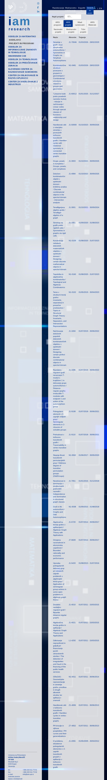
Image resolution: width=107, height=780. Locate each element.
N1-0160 (72, 274)
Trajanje (82, 37)
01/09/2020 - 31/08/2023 (89, 223)
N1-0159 (72, 241)
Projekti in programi (21, 43)
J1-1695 (72, 370)
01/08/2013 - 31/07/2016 (89, 563)
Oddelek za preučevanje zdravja (22, 64)
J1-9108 (72, 411)
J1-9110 (72, 435)
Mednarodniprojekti (71, 30)
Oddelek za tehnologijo (22, 59)
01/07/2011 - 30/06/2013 (89, 705)
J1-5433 (72, 563)
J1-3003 (72, 161)
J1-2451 (72, 223)
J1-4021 (72, 622)
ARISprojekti (68, 23)
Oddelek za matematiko (22, 36)
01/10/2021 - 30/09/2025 (89, 161)
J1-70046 (73, 42)
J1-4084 (72, 174)
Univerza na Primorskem (17, 755)
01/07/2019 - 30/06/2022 (89, 331)
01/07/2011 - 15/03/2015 (89, 605)
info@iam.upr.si (28, 774)
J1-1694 (72, 331)
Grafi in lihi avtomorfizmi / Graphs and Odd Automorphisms (59, 512)
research (19, 29)
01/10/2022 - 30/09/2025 (89, 174)
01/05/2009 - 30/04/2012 (89, 741)
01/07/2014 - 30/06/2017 (89, 522)
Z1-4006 (72, 705)
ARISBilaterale (92, 23)
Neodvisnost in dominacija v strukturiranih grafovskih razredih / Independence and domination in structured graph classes (59, 491)
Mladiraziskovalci (80, 23)
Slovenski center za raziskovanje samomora (23, 70)
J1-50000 (73, 125)
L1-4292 (72, 640)
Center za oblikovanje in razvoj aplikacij (23, 76)
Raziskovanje (58, 8)
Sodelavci (15, 40)
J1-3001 (72, 207)
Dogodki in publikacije (81, 10)
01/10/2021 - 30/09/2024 (89, 207)
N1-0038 (72, 507)
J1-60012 (73, 94)
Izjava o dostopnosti (15, 779)
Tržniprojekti (83, 30)
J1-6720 (72, 522)
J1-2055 (72, 741)
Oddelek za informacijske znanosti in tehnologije (22, 50)
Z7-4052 (72, 726)
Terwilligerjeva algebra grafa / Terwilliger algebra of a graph (59, 212)
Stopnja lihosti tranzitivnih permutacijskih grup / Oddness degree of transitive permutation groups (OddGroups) (59, 465)
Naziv (55, 37)
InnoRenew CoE (17, 56)
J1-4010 (72, 605)
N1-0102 (72, 292)
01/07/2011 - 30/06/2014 (89, 677)
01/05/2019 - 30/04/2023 (89, 292)
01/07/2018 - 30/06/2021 (89, 411)
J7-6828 (72, 540)
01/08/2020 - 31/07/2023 (89, 241)
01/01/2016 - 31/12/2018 (89, 481)
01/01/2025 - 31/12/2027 (89, 94)
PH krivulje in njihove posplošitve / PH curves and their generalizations (59, 731)
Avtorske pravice (14, 777)
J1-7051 (72, 481)
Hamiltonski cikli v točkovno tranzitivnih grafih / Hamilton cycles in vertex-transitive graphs (60, 713)
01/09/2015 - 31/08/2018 (89, 507)
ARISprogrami (57, 23)
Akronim (72, 37)
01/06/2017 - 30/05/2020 (89, 455)
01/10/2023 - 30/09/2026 (89, 125)
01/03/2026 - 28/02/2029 (89, 42)
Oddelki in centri (90, 10)
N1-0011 (72, 677)
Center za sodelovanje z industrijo (23, 83)
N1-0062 (72, 455)
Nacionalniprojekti (58, 30)
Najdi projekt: (58, 17)
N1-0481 (72, 65)
